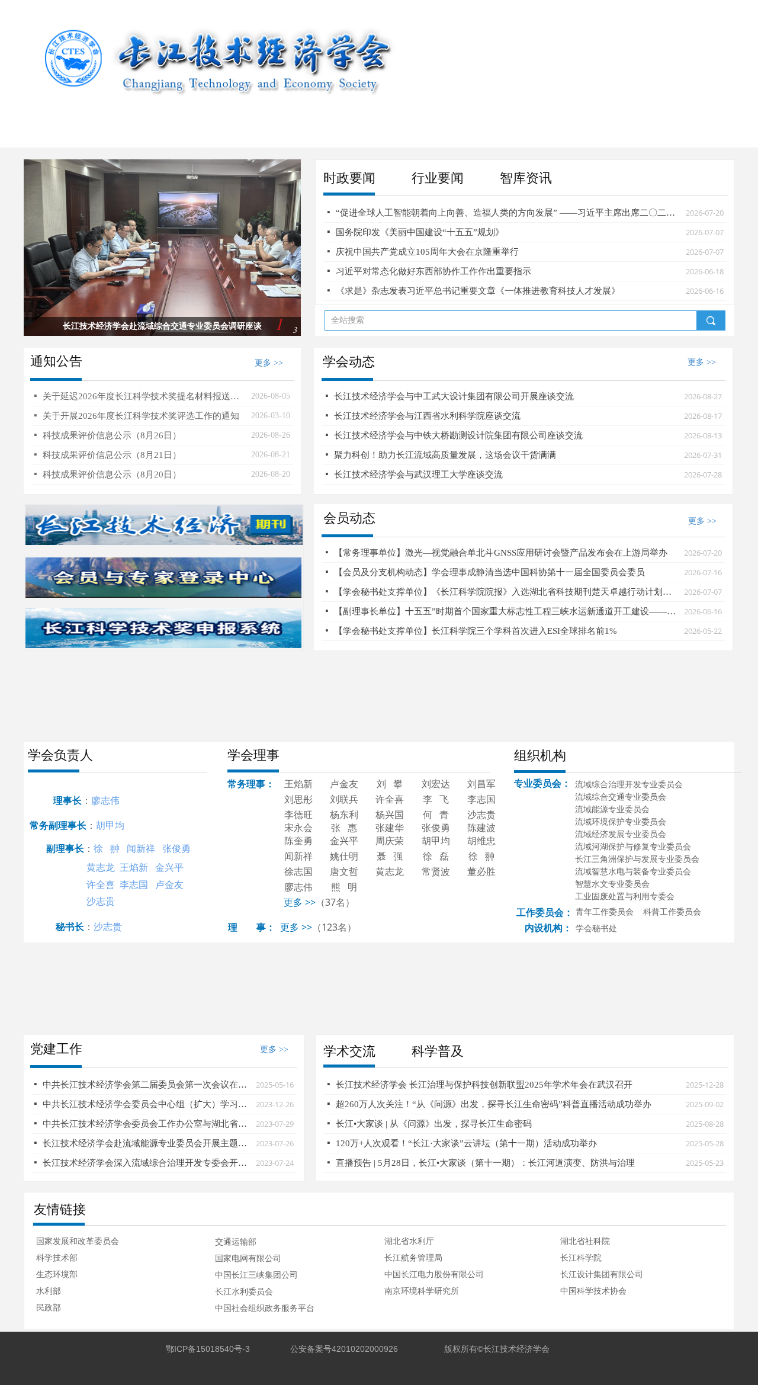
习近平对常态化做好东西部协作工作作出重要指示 (433, 271)
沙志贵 (100, 901)
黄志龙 (100, 867)
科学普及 (438, 1051)
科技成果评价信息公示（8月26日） (112, 435)
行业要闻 (438, 178)
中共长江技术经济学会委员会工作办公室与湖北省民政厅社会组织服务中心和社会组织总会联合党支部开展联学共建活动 (146, 1123)
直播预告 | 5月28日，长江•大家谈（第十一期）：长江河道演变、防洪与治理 (485, 1163)
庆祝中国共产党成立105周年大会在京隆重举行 (427, 252)
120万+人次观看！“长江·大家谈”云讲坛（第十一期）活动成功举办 (466, 1143)
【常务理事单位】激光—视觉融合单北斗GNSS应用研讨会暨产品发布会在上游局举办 (500, 552)
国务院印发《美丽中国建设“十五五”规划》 (420, 232)
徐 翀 (107, 848)
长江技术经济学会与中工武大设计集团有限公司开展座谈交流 (454, 396)
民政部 (48, 1307)
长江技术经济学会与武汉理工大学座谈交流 (418, 474)
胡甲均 (110, 825)
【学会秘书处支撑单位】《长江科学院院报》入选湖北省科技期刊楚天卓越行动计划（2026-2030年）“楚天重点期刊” (506, 592)
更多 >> (296, 927)
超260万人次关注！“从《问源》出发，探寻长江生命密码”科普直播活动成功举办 (493, 1104)
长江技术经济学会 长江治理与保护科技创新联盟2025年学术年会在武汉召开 (484, 1084)
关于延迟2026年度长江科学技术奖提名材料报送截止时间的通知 (144, 396)
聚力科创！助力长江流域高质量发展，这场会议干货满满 (445, 455)
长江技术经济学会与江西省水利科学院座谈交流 (427, 416)
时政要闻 (349, 178)
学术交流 (349, 1051)
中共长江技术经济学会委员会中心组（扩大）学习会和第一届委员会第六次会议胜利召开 (146, 1104)
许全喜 (100, 884)
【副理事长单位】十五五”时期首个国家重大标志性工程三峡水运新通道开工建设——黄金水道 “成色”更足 (506, 611)
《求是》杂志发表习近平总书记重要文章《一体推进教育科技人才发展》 (478, 291)
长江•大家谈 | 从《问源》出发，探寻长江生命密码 (434, 1123)
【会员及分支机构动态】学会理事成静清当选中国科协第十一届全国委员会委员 (489, 572)
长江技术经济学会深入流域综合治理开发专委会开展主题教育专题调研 (146, 1163)
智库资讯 (526, 178)
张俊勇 (176, 848)
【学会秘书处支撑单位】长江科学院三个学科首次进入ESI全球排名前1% (475, 631)
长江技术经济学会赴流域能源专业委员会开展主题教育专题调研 (146, 1143)
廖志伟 (105, 800)
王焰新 (134, 867)
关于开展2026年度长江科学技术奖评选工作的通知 (141, 416)
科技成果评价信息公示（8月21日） (112, 455)
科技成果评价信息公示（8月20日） (112, 474)
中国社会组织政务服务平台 (264, 1308)
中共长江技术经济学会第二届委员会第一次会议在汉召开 (146, 1084)
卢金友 (169, 884)
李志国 (134, 884)
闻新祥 (141, 848)
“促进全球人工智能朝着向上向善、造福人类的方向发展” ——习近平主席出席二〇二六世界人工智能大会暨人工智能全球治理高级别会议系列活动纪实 (508, 212)
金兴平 (169, 867)
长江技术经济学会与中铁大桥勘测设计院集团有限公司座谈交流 (458, 435)
